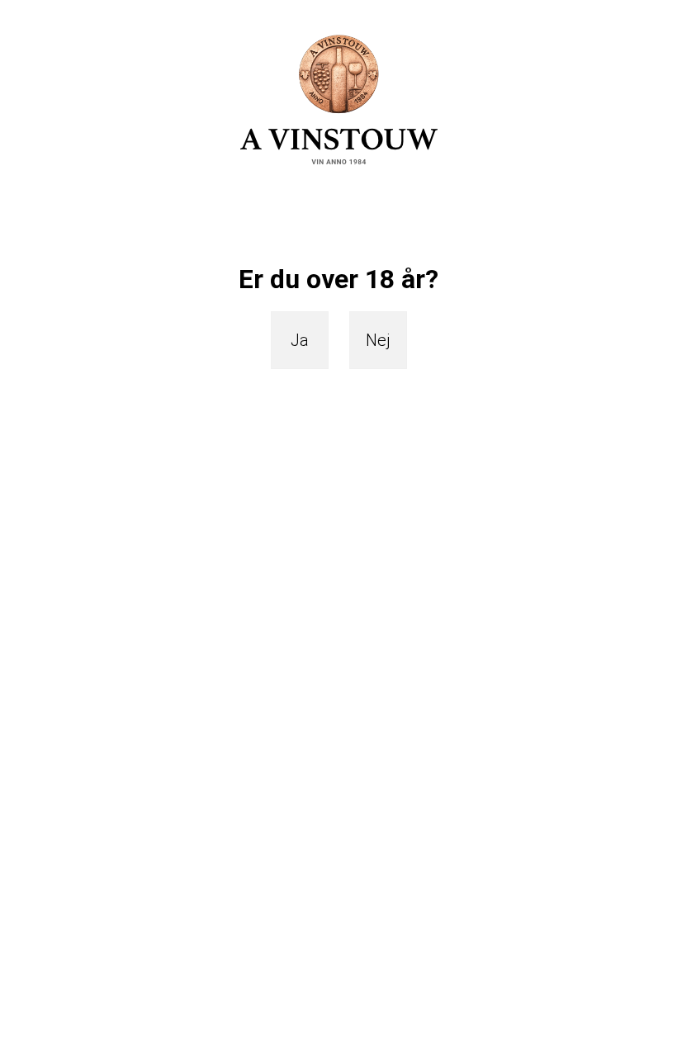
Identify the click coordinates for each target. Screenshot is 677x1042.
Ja (300, 340)
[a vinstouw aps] (338, 99)
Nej (378, 340)
